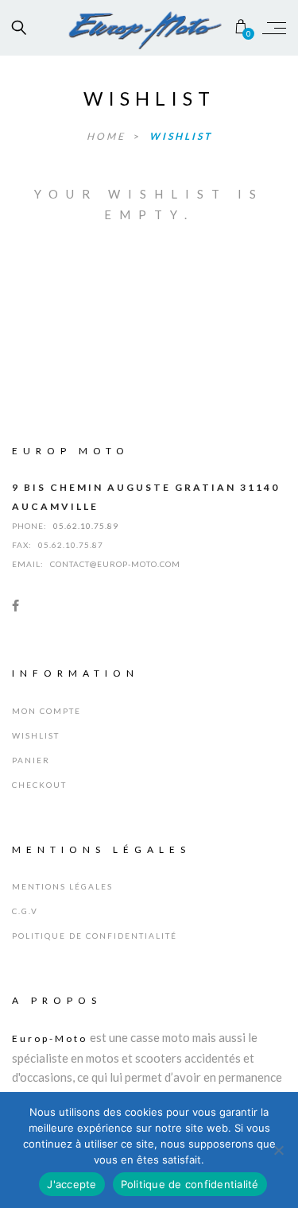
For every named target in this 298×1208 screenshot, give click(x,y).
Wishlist (180, 136)
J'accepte (71, 1184)
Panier (31, 760)
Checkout (39, 784)
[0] (241, 27)
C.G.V (25, 911)
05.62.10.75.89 (85, 526)
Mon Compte (46, 711)
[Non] (278, 1150)
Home (108, 136)
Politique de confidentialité (94, 935)
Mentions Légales (62, 886)
